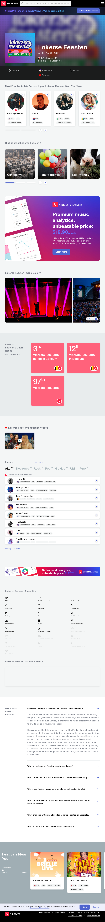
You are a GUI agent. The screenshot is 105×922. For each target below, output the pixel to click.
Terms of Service (93, 916)
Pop (49, 468)
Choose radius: (7, 867)
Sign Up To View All (12, 549)
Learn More (61, 251)
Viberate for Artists (75, 916)
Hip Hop (61, 468)
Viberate (9, 3)
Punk (84, 468)
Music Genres (44, 912)
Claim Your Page (75, 912)
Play (22, 94)
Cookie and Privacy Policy (40, 908)
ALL (9, 468)
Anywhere (24, 872)
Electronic (24, 468)
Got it (85, 907)
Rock (38, 468)
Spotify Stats (91, 912)
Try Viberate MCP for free (88, 11)
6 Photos (90, 319)
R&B (73, 468)
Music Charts (60, 912)
